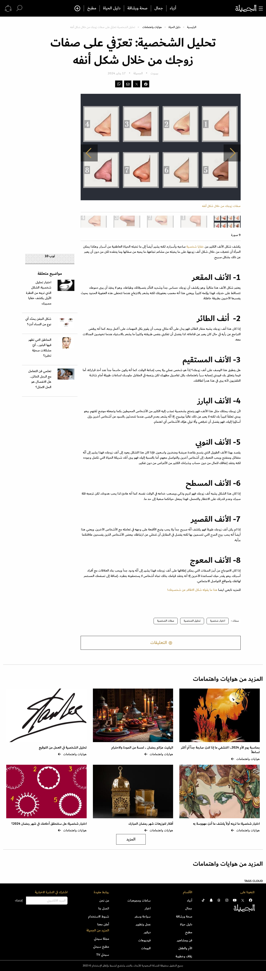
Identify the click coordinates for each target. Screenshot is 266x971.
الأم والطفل (185, 948)
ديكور (147, 932)
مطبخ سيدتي (101, 946)
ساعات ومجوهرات (139, 900)
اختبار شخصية (217, 621)
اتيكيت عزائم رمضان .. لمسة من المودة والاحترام (142, 747)
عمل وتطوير (143, 924)
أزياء (173, 8)
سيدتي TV (102, 954)
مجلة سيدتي (101, 938)
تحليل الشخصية (192, 621)
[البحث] (19, 8)
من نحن (104, 900)
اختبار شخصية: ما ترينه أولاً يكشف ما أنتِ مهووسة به (226, 824)
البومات (146, 948)
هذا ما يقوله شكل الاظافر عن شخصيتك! (192, 589)
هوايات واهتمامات (152, 27)
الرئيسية (191, 27)
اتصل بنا (103, 908)
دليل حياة (186, 924)
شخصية (191, 246)
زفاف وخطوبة (184, 956)
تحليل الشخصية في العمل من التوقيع (63, 747)
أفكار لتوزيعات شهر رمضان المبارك (150, 824)
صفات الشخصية (165, 621)
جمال (158, 8)
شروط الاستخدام (98, 916)
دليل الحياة (112, 8)
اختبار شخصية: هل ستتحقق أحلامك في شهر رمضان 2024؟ (49, 824)
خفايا (201, 246)
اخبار (148, 908)
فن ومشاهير (184, 940)
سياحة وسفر (143, 916)
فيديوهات (144, 940)
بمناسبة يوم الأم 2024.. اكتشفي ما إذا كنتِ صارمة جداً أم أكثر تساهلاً (220, 750)
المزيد (130, 839)
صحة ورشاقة (137, 8)
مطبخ (91, 8)
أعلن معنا (103, 924)
